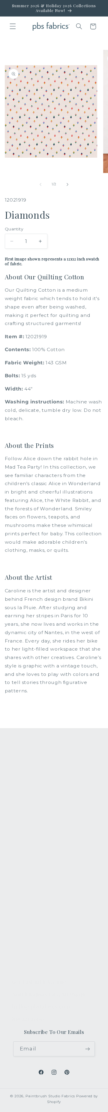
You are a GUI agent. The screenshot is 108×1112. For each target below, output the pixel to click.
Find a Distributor (33, 936)
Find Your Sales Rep (36, 908)
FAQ (17, 866)
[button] (13, 26)
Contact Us (25, 880)
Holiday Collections (35, 784)
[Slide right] (67, 184)
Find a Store (26, 922)
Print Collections (32, 770)
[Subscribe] (87, 1048)
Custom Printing (31, 812)
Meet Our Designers (36, 894)
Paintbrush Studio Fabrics (50, 1096)
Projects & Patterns (35, 950)
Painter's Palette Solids (40, 798)
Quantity (14, 228)
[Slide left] (40, 184)
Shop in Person (30, 826)
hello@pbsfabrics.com (41, 1006)
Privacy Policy (28, 965)
